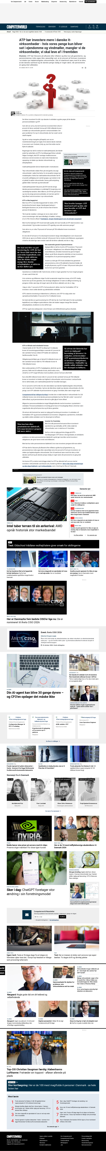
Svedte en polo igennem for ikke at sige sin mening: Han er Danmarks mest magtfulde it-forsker (85, 529)
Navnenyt (42, 1143)
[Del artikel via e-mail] (83, 67)
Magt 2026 (78, 525)
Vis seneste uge (92, 535)
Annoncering (63, 1)
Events (30, 1)
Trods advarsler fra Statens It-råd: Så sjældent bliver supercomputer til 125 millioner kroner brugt (30, 1102)
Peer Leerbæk (41, 803)
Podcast (42, 1138)
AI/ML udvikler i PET (62, 724)
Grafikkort (72, 672)
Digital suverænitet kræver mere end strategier (50, 477)
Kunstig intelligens (12, 886)
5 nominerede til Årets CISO (53, 32)
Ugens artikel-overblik (46, 1136)
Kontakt (81, 1)
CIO (8, 1066)
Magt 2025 (12, 1082)
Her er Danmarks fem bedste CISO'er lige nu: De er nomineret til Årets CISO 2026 (77, 1121)
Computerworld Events (67, 1138)
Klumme (9, 689)
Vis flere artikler (78, 535)
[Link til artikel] (37, 504)
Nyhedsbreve (72, 1)
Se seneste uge (52, 1126)
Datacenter (10, 764)
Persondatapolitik (87, 1136)
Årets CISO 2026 (11, 616)
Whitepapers (64, 1143)
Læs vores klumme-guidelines (72, 189)
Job (25, 1)
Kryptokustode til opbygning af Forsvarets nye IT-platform (41, 730)
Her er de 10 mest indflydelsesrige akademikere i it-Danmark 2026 (77, 1108)
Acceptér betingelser (42, 920)
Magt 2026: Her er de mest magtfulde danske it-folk (27, 32)
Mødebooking (45, 1)
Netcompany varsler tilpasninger (73, 32)
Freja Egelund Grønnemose (88, 803)
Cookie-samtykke (87, 1138)
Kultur (40, 764)
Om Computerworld (16, 1)
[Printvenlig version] (85, 67)
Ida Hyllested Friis (17, 803)
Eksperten (54, 1)
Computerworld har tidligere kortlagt (35, 394)
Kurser (37, 1)
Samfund (74, 27)
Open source (79, 518)
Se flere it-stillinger (52, 741)
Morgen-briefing (74, 870)
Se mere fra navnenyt (52, 811)
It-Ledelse (63, 27)
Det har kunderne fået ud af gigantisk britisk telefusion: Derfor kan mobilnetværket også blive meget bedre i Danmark (85, 512)
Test (76, 500)
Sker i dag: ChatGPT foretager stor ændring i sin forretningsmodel (74, 1102)
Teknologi (40, 27)
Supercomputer (74, 764)
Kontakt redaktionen (45, 1145)
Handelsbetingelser (87, 1143)
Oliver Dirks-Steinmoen (64, 803)
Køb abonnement (90, 1)
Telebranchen (79, 508)
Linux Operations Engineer (88, 722)
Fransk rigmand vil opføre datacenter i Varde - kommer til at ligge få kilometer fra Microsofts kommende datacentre (32, 1121)
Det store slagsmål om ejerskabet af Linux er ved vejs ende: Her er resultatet (32, 1114)
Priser (9, 843)
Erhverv (52, 27)
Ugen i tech (10, 953)
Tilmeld (62, 916)
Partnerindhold (65, 1140)
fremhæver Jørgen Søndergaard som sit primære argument (60, 219)
